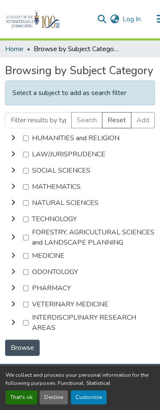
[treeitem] (80, 154)
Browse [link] (22, 347)
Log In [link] (131, 19)
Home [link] (14, 49)
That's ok (21, 397)
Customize (89, 397)
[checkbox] (26, 138)
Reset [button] (117, 120)
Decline (53, 397)
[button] (47, 19)
